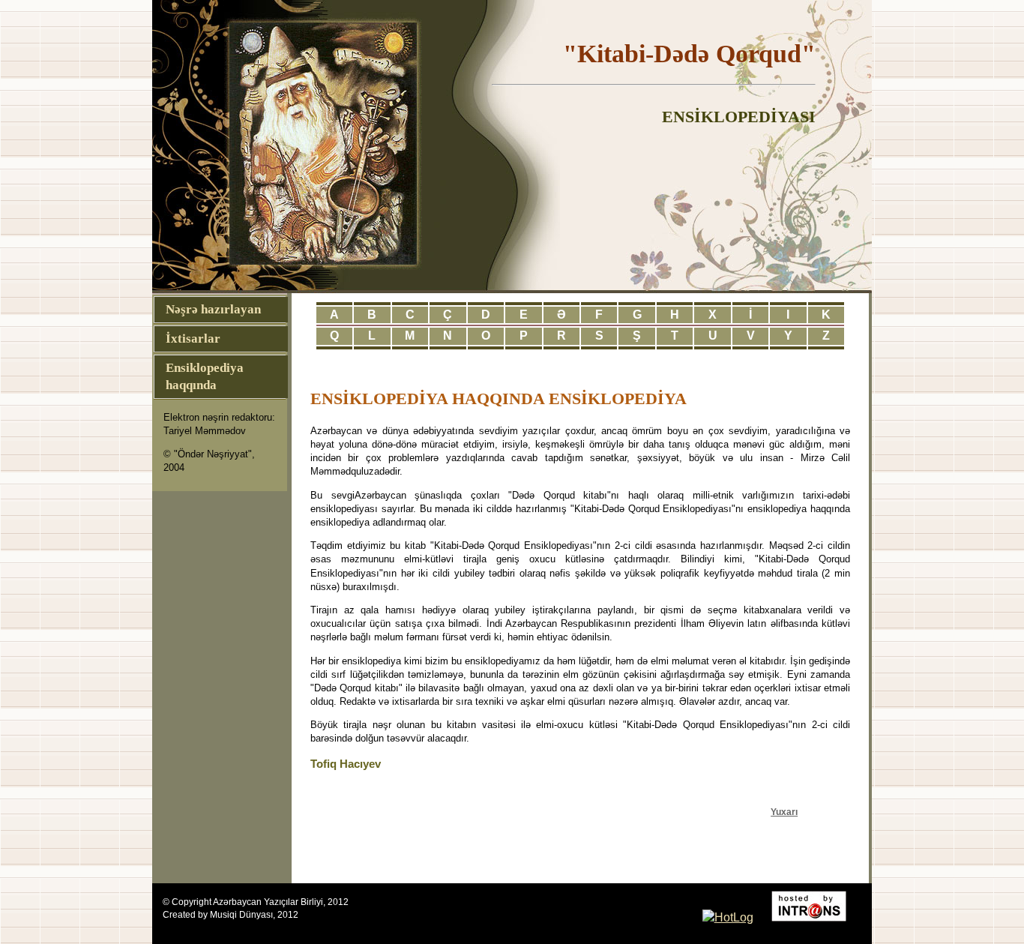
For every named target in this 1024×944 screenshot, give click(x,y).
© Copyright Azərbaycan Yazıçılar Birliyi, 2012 (256, 902)
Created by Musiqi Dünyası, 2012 (230, 915)
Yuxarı (784, 812)
